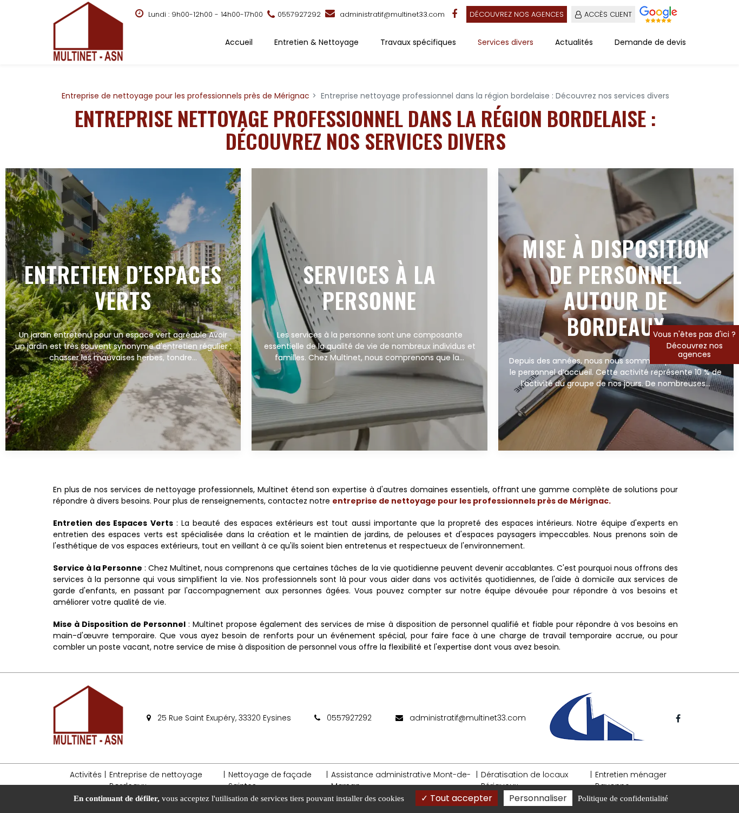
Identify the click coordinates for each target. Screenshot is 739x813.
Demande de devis (650, 42)
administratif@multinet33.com (391, 14)
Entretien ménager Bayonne (631, 780)
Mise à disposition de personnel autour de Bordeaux (615, 287)
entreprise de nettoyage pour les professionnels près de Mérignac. (471, 500)
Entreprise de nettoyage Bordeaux (155, 780)
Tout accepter (460, 798)
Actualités (574, 42)
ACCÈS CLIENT (608, 14)
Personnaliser (538, 798)
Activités (86, 774)
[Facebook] (455, 14)
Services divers (505, 42)
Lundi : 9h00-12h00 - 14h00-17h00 (204, 14)
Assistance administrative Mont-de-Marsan (401, 780)
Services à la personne (369, 287)
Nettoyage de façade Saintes (270, 780)
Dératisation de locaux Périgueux (524, 780)
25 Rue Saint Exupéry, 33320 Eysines (223, 717)
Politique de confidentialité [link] (623, 798)
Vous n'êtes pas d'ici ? (694, 344)
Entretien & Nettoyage (316, 42)
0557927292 (348, 717)
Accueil (239, 42)
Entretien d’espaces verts (123, 287)
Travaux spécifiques (418, 42)
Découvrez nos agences (517, 14)
